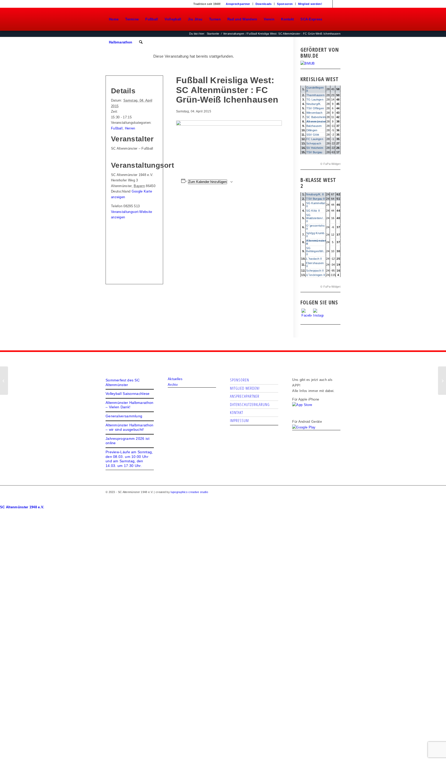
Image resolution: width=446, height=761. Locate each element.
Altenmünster (316, 121)
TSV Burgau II (315, 198)
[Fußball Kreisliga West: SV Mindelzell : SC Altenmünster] (442, 380)
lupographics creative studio (189, 492)
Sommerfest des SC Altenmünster (123, 382)
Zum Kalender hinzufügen (207, 182)
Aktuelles (175, 379)
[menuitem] (238, 4)
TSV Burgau (314, 152)
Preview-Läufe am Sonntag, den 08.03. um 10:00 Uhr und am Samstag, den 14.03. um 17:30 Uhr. (129, 459)
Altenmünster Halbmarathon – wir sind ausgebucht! (130, 427)
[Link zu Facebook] (328, 4)
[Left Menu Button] (2, 502)
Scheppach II (315, 270)
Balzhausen (314, 125)
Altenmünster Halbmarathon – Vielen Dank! (130, 405)
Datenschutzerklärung (250, 404)
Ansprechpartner (238, 3)
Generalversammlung (124, 416)
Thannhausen (315, 95)
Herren (130, 128)
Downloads (264, 3)
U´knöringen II (315, 274)
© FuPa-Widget (330, 163)
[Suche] (141, 42)
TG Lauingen (314, 99)
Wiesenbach (314, 112)
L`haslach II (314, 258)
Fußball (117, 128)
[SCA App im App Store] (302, 405)
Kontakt (236, 412)
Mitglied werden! (310, 3)
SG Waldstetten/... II (315, 218)
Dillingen (311, 130)
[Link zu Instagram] (336, 4)
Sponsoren (285, 3)
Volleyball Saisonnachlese (128, 393)
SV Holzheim (314, 147)
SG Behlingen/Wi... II (316, 251)
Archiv (173, 385)
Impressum (239, 420)
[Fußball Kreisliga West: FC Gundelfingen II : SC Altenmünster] (4, 380)
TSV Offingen (315, 108)
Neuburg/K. (313, 103)
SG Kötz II (313, 210)
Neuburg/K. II (315, 194)
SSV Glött (312, 134)
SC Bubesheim (316, 117)
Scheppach (313, 143)
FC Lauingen (314, 139)
